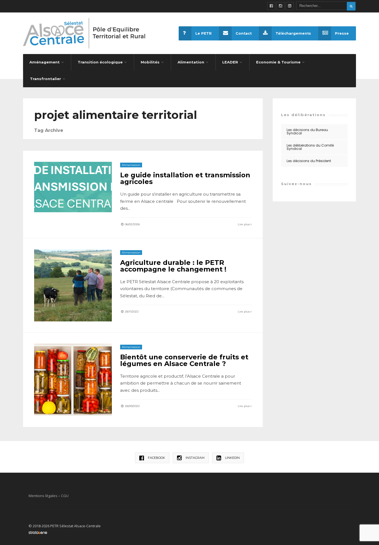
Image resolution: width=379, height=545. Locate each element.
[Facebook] (271, 6)
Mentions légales (43, 495)
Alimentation (191, 62)
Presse (342, 33)
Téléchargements (293, 33)
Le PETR (203, 33)
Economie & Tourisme (278, 62)
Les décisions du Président (309, 160)
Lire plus (244, 224)
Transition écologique (100, 62)
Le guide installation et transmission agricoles (185, 178)
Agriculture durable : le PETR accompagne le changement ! (173, 266)
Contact (244, 33)
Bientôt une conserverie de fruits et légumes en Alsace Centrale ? (184, 360)
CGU (65, 495)
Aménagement (44, 62)
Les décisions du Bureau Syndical (307, 131)
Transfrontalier (45, 78)
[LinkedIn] (289, 6)
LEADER (230, 62)
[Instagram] (280, 6)
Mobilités (150, 62)
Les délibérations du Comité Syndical (310, 147)
